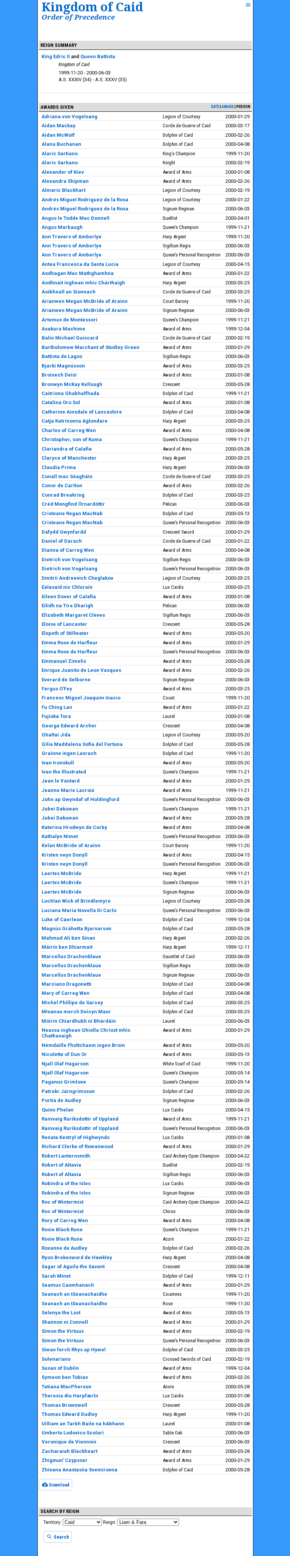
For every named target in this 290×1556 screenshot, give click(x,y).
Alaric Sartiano (60, 153)
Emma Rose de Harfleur (70, 642)
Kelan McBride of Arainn (71, 845)
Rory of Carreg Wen (65, 1220)
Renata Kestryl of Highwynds (76, 1137)
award (228, 106)
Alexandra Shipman (65, 181)
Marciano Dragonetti (66, 984)
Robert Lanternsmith (66, 1156)
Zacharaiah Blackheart (69, 1451)
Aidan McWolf (58, 135)
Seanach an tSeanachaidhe (74, 1294)
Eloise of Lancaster (64, 624)
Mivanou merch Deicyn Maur (76, 1011)
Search (60, 1537)
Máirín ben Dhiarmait (67, 947)
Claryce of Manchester (69, 458)
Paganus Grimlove (64, 1082)
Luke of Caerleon (62, 919)
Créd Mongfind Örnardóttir (73, 504)
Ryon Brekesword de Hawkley (77, 1257)
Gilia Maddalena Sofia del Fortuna (82, 744)
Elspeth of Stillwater (65, 633)
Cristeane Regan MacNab (72, 513)
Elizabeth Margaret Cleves (73, 615)
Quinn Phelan (58, 1110)
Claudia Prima (59, 467)
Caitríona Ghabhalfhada (70, 393)
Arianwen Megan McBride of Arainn (85, 301)
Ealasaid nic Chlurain (67, 587)
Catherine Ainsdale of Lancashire (82, 412)
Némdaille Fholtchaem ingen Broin (83, 1045)
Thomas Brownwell (64, 1405)
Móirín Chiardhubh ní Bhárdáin (79, 1021)
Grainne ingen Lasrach (69, 753)
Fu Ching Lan (57, 707)
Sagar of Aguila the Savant (73, 1266)
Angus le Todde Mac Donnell (76, 218)
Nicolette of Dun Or (64, 1054)
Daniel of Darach (62, 541)
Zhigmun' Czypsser (65, 1460)
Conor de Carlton (62, 485)
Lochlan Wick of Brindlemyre (76, 901)
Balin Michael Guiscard (70, 338)
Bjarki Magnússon (63, 366)
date (215, 106)
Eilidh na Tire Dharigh (67, 605)
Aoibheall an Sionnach (69, 292)
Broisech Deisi (59, 375)
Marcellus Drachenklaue (71, 956)
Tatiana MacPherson (66, 1386)
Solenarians (56, 1359)
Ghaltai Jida (56, 735)
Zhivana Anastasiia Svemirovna (79, 1470)
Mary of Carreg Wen (65, 993)
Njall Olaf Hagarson (65, 1064)
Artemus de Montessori (69, 320)
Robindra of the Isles (66, 1183)
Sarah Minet (56, 1276)
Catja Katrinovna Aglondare (75, 421)
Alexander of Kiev (63, 172)
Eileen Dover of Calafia (69, 596)
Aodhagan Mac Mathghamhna (78, 273)
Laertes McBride (62, 873)
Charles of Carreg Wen (69, 430)
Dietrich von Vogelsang (69, 559)
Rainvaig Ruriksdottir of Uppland (80, 1119)
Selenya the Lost (61, 1312)
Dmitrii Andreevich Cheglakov (77, 578)
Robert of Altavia (61, 1165)
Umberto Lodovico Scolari (73, 1433)
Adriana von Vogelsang (69, 116)
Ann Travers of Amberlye (72, 236)
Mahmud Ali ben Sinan (68, 938)
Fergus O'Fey (57, 689)
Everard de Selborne (66, 679)
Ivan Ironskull (58, 763)
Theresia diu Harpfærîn (70, 1396)
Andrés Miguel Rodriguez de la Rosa (85, 199)
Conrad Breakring (63, 495)
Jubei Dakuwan (60, 809)
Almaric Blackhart (63, 190)
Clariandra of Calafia (67, 449)
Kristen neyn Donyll (65, 855)
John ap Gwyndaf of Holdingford (80, 799)
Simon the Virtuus (63, 1331)
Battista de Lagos (62, 356)
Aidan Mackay (59, 125)
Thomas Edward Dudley (69, 1414)
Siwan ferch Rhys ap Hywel (74, 1349)
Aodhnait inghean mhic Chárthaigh (83, 283)
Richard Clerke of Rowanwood (77, 1146)
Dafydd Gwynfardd (64, 532)
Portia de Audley (61, 1100)
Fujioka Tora (56, 716)
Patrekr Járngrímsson (68, 1091)
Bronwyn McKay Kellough (72, 384)
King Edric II (56, 56)
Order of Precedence (78, 17)
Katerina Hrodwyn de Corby (74, 827)
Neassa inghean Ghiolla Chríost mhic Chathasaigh (86, 1033)
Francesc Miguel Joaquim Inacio (81, 698)
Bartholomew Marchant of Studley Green (90, 347)
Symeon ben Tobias (65, 1377)
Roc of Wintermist (62, 1202)
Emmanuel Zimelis (64, 661)
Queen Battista (97, 56)
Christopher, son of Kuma (72, 439)
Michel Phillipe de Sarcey (72, 1002)
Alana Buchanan (61, 144)
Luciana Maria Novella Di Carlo (79, 910)
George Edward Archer (69, 726)
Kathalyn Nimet (60, 836)
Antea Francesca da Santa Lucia (80, 264)
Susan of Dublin (60, 1368)
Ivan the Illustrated (64, 772)
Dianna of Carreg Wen (68, 550)
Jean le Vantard (61, 781)
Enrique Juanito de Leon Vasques (81, 670)
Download (58, 1485)
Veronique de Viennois (69, 1442)
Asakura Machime (63, 329)
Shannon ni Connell (65, 1322)
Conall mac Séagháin (67, 476)
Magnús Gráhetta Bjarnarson (76, 928)
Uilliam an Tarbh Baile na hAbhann (83, 1423)
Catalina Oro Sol (61, 402)
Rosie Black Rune (62, 1229)
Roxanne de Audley (64, 1248)
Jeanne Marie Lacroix (68, 790)
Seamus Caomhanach (68, 1285)
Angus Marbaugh (62, 227)
